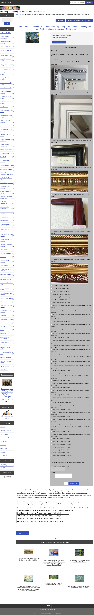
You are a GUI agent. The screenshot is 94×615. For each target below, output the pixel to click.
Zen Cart (59, 613)
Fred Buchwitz (7, 217)
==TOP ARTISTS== (5, 33)
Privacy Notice (4, 434)
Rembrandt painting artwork (7, 135)
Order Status (3, 448)
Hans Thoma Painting (7, 88)
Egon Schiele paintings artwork (7, 64)
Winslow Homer (7, 153)
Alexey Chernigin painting (7, 166)
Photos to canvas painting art (7, 343)
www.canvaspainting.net (46, 613)
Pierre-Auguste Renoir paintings (7, 130)
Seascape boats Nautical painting (7, 306)
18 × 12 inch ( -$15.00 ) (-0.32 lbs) (61, 297)
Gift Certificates (7, 366)
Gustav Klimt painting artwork (7, 83)
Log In (9, 2)
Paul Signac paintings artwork (7, 116)
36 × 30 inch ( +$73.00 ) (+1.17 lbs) (61, 395)
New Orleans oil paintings (7, 320)
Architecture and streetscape (4, 338)
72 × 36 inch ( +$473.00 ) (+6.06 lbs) (62, 444)
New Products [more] (7, 375)
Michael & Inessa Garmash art (7, 202)
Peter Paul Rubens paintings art (7, 121)
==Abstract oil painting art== (7, 275)
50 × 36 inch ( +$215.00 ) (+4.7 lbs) (61, 431)
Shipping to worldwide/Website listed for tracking (6, 466)
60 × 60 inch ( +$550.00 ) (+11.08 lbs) (62, 452)
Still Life (7, 326)
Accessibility (3, 441)
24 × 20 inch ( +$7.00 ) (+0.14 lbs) (61, 321)
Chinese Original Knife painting (7, 294)
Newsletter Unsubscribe (6, 456)
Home (2, 2)
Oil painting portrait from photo (7, 348)
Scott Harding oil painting (7, 183)
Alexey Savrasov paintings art (7, 37)
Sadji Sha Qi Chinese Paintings (7, 178)
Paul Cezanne (7, 107)
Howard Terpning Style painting (6, 240)
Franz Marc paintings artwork (7, 73)
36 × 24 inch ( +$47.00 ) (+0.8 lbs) (61, 380)
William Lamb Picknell (7, 149)
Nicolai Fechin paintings (7, 254)
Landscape (7, 315)
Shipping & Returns (5, 430)
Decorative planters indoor (5, 361)
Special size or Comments (61, 466)
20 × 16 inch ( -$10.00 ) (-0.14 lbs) (61, 302)
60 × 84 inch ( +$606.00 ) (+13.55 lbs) (62, 455)
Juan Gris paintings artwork (7, 97)
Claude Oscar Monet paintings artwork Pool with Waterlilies (54, 584)
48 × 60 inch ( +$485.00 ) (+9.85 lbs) (62, 447)
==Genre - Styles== (5, 357)
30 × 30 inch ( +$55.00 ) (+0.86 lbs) (61, 387)
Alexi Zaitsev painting (7, 169)
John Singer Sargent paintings (7, 92)
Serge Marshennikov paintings (7, 187)
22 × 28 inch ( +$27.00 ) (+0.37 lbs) (61, 370)
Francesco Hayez (7, 69)
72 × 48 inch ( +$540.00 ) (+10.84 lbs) (62, 450)
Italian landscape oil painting (7, 311)
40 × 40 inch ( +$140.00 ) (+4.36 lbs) (62, 416)
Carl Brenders (7, 220)
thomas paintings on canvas (7, 192)
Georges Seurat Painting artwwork (7, 78)
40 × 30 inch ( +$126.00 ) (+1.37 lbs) (62, 409)
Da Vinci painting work (7, 56)
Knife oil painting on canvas (7, 288)
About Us (2, 427)
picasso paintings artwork (7, 126)
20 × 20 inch (56, 318)
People (7, 330)
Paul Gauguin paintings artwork (7, 111)
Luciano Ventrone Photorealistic (7, 225)
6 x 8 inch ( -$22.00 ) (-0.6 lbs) (60, 285)
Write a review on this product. (7, 417)
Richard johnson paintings (7, 261)
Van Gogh (21, 14)
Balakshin (7, 257)
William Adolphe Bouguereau (7, 145)
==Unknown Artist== (5, 279)
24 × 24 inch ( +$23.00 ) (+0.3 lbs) (61, 354)
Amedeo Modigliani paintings (7, 42)
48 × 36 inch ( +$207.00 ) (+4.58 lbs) (62, 424)
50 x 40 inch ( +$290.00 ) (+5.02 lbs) (62, 438)
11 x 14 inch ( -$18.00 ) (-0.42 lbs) (61, 291)
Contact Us (3, 445)
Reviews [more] (7, 407)
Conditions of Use (5, 438)
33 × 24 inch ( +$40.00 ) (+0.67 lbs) (61, 373)
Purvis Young (7, 265)
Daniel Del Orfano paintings (7, 230)
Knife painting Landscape (7, 299)
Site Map (2, 452)
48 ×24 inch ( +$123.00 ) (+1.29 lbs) (62, 402)
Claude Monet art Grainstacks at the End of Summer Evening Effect (28, 559)
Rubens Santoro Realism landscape (7, 140)
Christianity (3, 333)
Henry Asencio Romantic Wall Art (7, 212)
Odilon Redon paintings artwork (7, 102)
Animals (7, 323)
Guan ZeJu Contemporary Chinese (7, 174)
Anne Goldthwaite (7, 46)
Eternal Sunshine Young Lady (7, 283)
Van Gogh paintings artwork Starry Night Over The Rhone (79, 561)
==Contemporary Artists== (4, 161)
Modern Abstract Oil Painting (7, 269)
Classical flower (7, 302)
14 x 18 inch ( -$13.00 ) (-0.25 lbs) (61, 299)
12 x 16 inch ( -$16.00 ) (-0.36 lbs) (61, 294)
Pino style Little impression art (7, 207)
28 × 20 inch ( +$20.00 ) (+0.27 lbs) (61, 337)
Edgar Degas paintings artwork (7, 59)
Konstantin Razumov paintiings (7, 245)
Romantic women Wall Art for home (7, 197)
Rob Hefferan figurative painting (7, 235)
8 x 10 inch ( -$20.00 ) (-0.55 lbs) (61, 288)
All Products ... (4, 370)
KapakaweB (7, 249)
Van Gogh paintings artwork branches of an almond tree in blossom (79, 586)
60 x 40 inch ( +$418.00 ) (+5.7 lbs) (61, 441)
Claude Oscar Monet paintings (7, 51)
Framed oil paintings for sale (7, 353)
